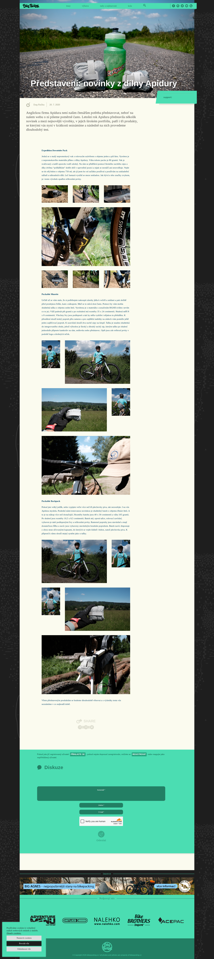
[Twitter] (92, 727)
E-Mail (186, 5)
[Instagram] (86, 727)
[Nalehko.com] (107, 920)
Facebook (173, 5)
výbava (85, 6)
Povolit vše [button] (24, 943)
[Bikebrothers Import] (139, 920)
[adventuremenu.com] (43, 920)
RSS (191, 5)
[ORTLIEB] (75, 920)
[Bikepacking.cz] (31, 6)
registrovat (139, 754)
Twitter (182, 5)
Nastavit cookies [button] (24, 938)
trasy (68, 6)
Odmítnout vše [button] (24, 949)
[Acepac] (171, 920)
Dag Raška (38, 104)
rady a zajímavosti (108, 6)
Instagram (177, 5)
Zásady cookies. (14, 933)
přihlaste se (78, 754)
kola (130, 6)
